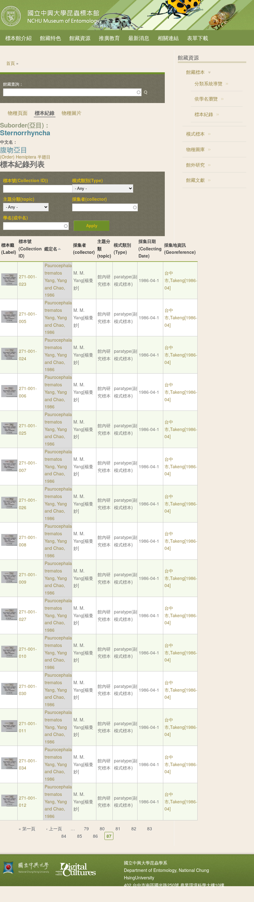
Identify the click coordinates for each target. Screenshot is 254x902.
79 (86, 828)
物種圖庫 (195, 149)
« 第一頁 (27, 828)
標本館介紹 (18, 38)
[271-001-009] (9, 581)
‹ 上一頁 (54, 828)
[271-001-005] (9, 321)
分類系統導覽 (208, 83)
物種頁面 (18, 112)
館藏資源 (79, 38)
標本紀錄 (204, 114)
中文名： (8, 142)
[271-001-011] (9, 730)
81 (118, 828)
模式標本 (195, 133)
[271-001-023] (9, 283)
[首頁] (51, 26)
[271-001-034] (9, 767)
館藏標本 (195, 72)
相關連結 (168, 38)
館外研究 (195, 164)
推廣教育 (109, 38)
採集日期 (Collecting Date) (150, 248)
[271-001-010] (9, 656)
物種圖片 (71, 112)
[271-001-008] (9, 544)
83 (149, 828)
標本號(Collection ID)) (25, 180)
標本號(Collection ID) (30, 248)
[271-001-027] (9, 618)
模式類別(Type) (87, 180)
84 (63, 836)
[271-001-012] (9, 804)
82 (133, 828)
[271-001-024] (9, 358)
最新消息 (138, 38)
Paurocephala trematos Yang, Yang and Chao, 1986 (58, 280)
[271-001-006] (9, 395)
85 (79, 836)
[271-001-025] (9, 432)
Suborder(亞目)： (25, 125)
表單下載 (197, 38)
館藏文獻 (195, 180)
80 (102, 828)
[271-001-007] (9, 469)
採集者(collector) (89, 199)
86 (95, 836)
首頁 (10, 63)
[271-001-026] (9, 507)
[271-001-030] (9, 693)
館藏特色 (50, 38)
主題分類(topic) (18, 199)
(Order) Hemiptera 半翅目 (25, 157)
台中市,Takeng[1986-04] (180, 280)
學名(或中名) (15, 217)
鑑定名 (50, 248)
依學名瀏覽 (206, 98)
